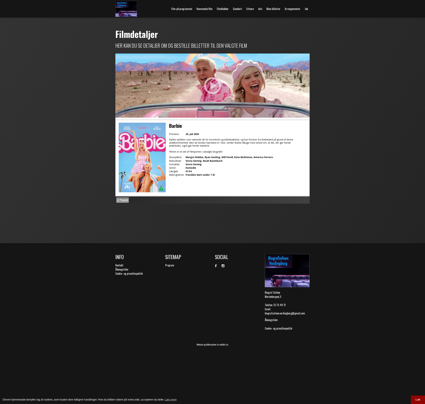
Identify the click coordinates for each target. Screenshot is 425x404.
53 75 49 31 (279, 305)
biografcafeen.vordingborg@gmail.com (285, 313)
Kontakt (119, 265)
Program (169, 265)
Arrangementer (292, 9)
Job (306, 9)
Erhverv (250, 9)
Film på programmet (181, 9)
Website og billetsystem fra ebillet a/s (212, 344)
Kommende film (204, 9)
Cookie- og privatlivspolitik (129, 274)
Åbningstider (121, 269)
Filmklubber (223, 9)
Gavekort (237, 9)
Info (260, 9)
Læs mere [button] (171, 399)
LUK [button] (418, 399)
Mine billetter (273, 9)
